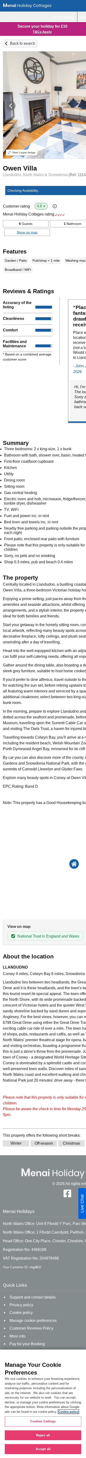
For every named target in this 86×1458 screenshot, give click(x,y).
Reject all (43, 1435)
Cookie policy (68, 1412)
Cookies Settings (43, 1421)
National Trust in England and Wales (48, 936)
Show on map (27, 232)
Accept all (43, 1449)
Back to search (22, 43)
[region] (43, 1404)
